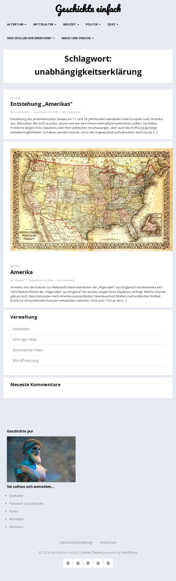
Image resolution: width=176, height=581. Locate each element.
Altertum (15, 24)
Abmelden (16, 519)
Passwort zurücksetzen (26, 503)
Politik (92, 24)
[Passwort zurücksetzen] (78, 562)
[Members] (108, 562)
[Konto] (88, 562)
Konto (13, 511)
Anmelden (21, 328)
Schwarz (19, 280)
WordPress (129, 552)
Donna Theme (91, 552)
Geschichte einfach (88, 8)
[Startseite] (68, 562)
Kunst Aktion (21, 112)
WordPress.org (25, 360)
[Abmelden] (98, 562)
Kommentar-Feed (27, 349)
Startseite (16, 495)
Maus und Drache (76, 38)
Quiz (111, 24)
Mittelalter (43, 24)
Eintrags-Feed (24, 339)
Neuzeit (70, 24)
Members (16, 527)
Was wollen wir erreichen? (29, 38)
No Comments (71, 112)
